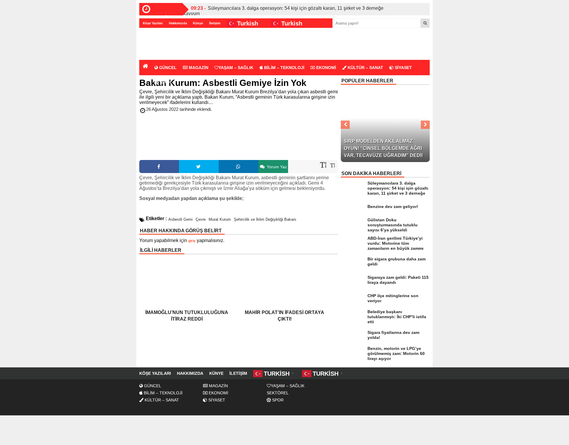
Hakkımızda (178, 23)
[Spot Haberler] (173, 44)
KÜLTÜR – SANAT (364, 67)
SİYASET (403, 67)
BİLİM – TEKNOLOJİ (283, 67)
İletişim (214, 23)
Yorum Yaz (276, 166)
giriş (192, 241)
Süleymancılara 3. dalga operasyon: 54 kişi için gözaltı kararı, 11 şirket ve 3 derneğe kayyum (283, 11)
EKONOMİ (325, 67)
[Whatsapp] (238, 166)
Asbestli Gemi (180, 219)
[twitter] (199, 166)
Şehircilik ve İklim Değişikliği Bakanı (265, 219)
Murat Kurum (220, 219)
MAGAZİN (198, 67)
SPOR (165, 82)
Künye (198, 23)
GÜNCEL (167, 67)
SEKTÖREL (278, 392)
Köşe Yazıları (153, 23)
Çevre (201, 219)
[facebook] (159, 166)
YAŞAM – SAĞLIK (235, 67)
